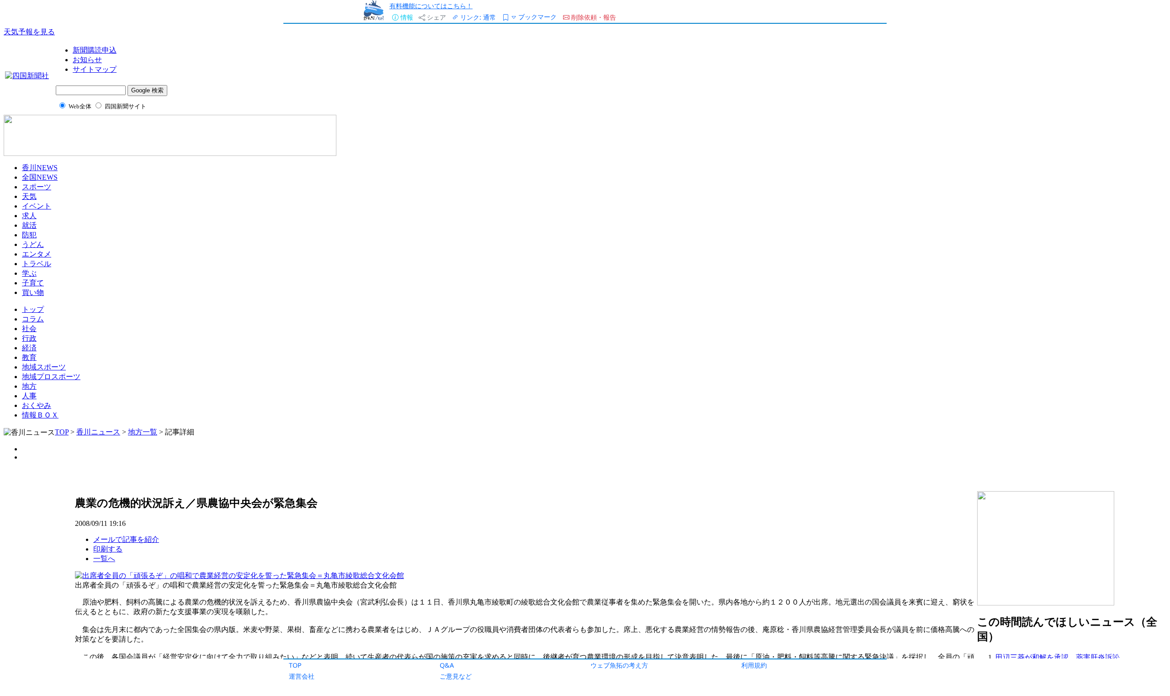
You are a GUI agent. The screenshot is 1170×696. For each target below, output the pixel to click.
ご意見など (456, 676)
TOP (295, 665)
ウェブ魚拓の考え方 (619, 665)
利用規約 (754, 665)
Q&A (447, 665)
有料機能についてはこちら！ (431, 5)
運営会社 (301, 676)
